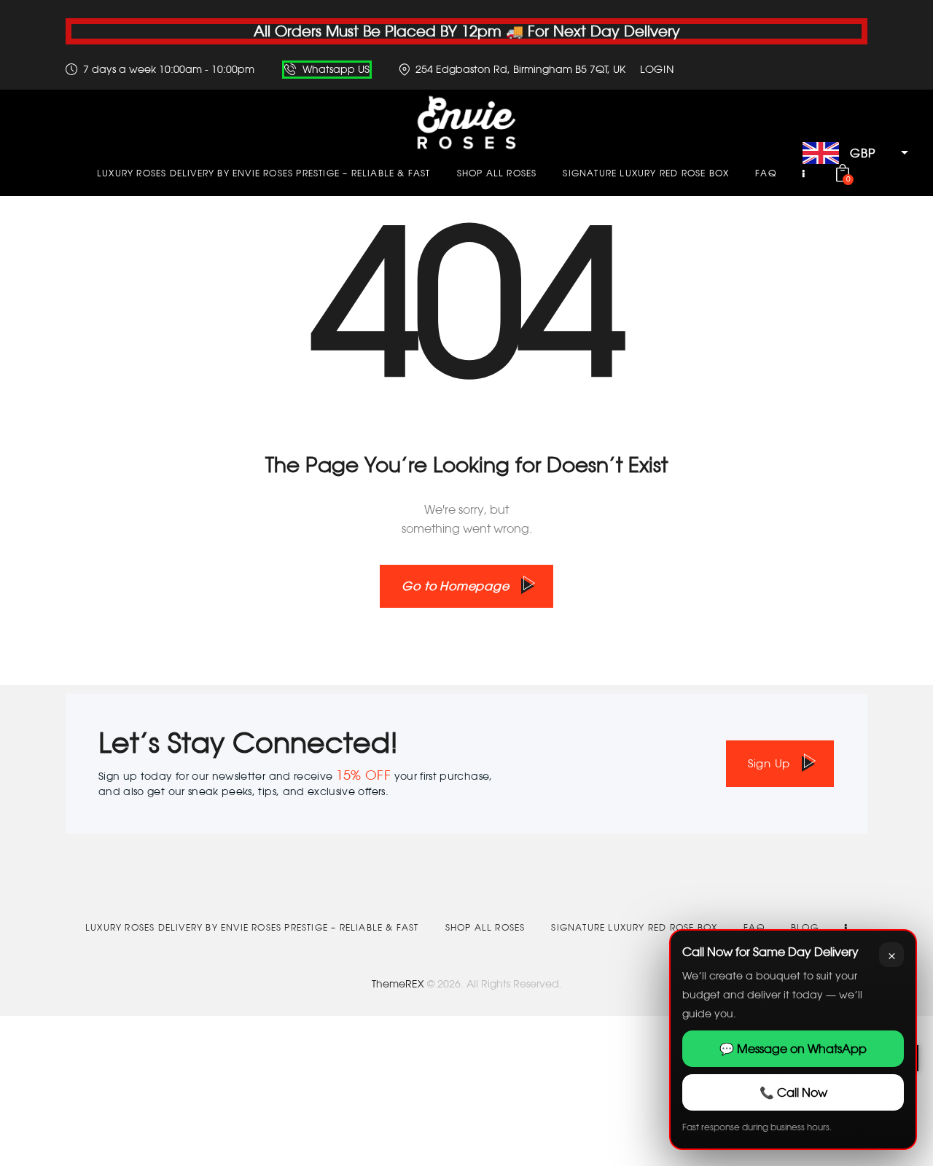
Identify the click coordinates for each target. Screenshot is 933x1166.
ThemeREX (398, 983)
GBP (862, 153)
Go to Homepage (455, 586)
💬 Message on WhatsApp (793, 1048)
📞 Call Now (793, 1092)
